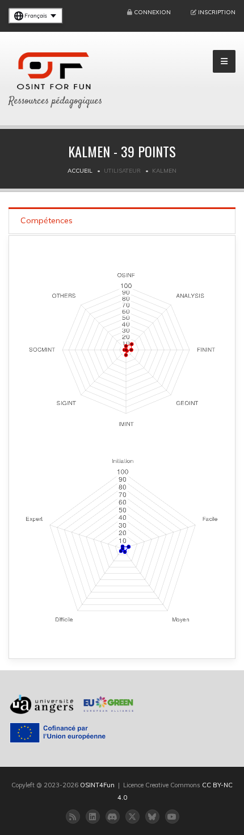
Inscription (216, 12)
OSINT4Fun (97, 785)
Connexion (152, 12)
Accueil (80, 170)
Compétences (46, 220)
